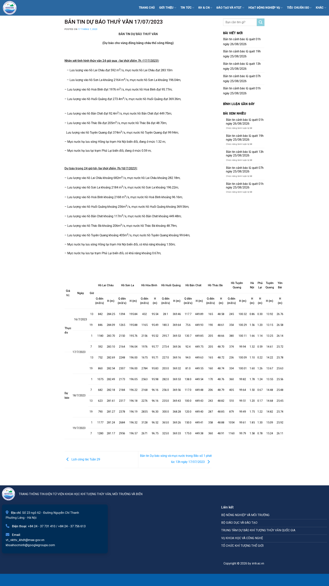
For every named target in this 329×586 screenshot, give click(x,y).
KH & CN (204, 7)
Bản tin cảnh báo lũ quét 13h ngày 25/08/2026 (242, 66)
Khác (319, 7)
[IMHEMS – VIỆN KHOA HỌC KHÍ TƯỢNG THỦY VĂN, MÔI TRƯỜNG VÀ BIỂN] (12, 8)
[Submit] (260, 22)
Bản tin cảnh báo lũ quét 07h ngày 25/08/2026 (242, 78)
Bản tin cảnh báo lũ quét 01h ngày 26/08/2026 (242, 41)
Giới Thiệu (166, 7)
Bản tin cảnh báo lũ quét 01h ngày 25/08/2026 (242, 91)
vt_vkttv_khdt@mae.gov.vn (25, 540)
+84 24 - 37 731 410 (41, 526)
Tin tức (186, 7)
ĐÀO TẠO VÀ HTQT (228, 7)
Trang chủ (147, 7)
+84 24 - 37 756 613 (71, 526)
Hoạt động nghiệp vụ (264, 7)
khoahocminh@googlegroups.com (30, 545)
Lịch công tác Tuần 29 (85, 459)
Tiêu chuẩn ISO (298, 7)
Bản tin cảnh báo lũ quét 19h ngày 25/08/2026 (242, 54)
